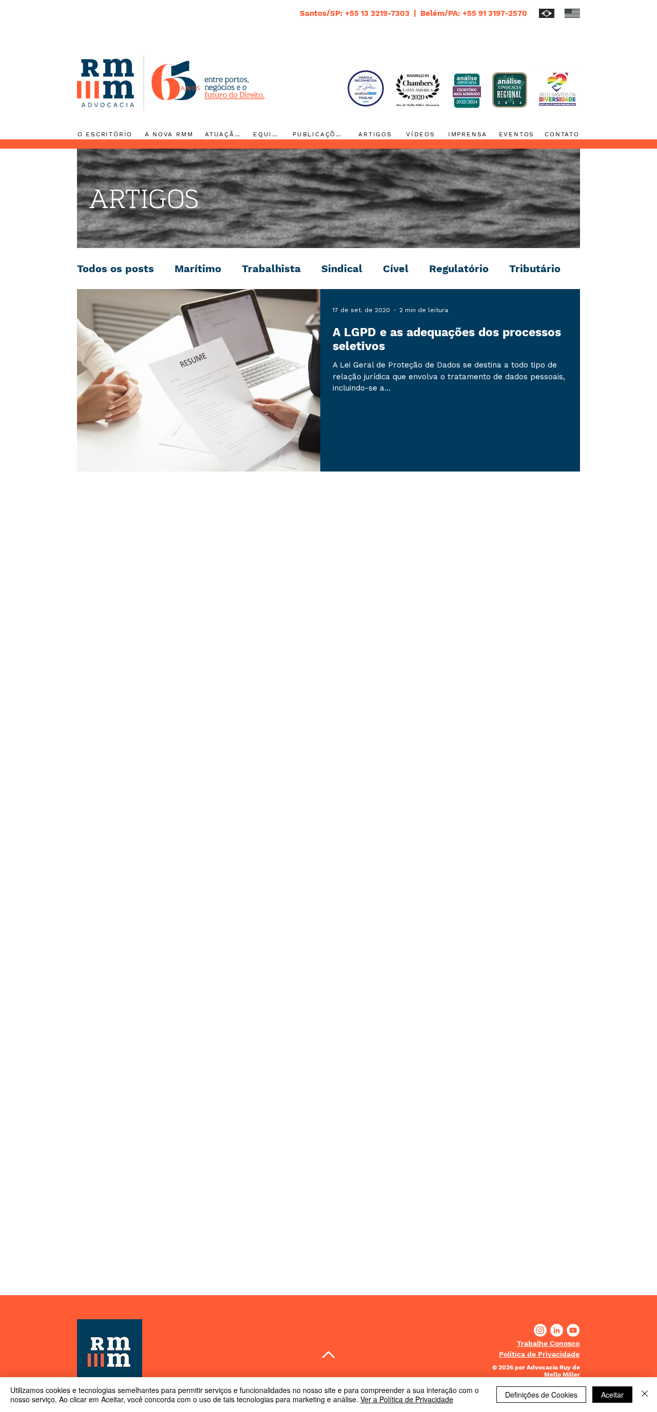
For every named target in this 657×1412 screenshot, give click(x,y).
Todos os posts (115, 268)
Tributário (535, 268)
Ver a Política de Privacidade (406, 1399)
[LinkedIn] (556, 1330)
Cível (396, 268)
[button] (548, 1343)
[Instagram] (540, 1330)
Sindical (341, 268)
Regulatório (459, 268)
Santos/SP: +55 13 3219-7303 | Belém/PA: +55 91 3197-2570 (413, 13)
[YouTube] (573, 1330)
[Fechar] (645, 1394)
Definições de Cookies (541, 1394)
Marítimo (198, 268)
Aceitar (612, 1394)
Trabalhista (271, 268)
